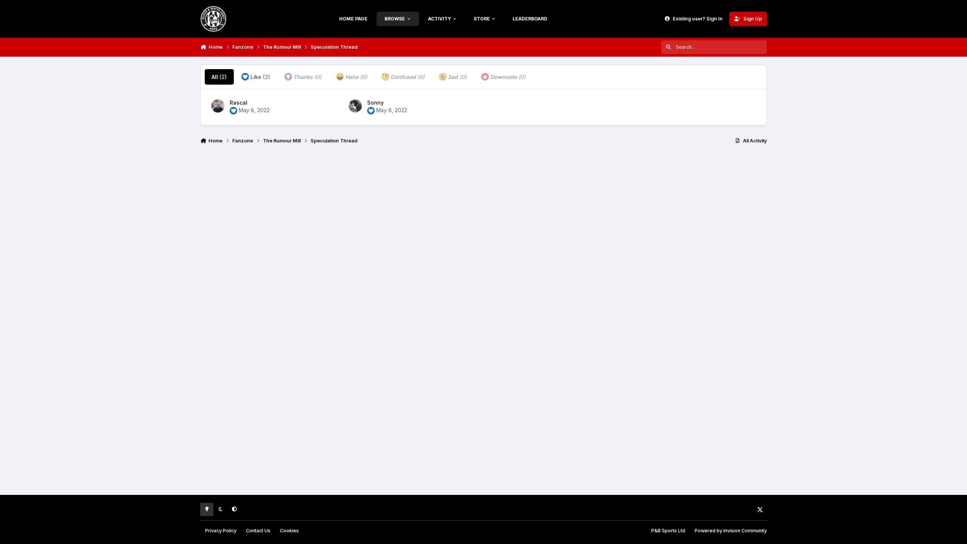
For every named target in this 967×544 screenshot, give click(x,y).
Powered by (731, 530)
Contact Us (258, 530)
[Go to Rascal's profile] (217, 106)
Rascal (238, 102)
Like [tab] (259, 77)
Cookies (289, 530)
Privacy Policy (220, 530)
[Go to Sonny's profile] (355, 106)
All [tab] (219, 77)
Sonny (375, 102)
